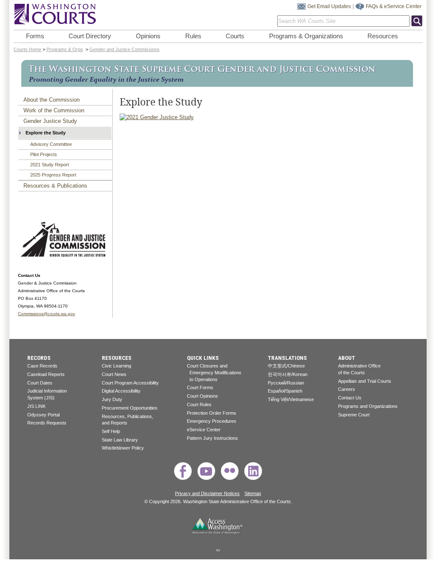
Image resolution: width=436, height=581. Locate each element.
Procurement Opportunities (130, 407)
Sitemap (252, 493)
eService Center (204, 429)
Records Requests (46, 422)
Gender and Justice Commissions (124, 49)
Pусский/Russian (286, 382)
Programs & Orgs (64, 49)
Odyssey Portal (43, 414)
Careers (346, 389)
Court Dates (39, 382)
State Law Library (120, 439)
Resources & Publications (55, 185)
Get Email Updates (329, 6)
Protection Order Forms (211, 413)
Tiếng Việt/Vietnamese (291, 399)
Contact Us (349, 397)
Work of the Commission (53, 110)
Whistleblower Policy (123, 447)
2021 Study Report (49, 164)
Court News (114, 374)
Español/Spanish (285, 390)
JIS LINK (36, 406)
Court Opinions (202, 396)
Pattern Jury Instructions (212, 438)
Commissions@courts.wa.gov (46, 313)
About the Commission (51, 100)
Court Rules (199, 404)
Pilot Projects (43, 154)
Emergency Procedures (211, 421)
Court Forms (200, 387)
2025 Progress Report (53, 174)
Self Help (111, 431)
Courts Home (27, 49)
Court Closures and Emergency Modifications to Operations (214, 372)
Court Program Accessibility (130, 382)
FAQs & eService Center (394, 6)
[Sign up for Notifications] (301, 8)
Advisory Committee (51, 144)
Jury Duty (112, 399)
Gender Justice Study (50, 121)
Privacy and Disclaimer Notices (207, 493)
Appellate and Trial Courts (364, 381)
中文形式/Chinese (286, 365)
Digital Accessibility (121, 390)
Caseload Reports (46, 374)
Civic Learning (116, 365)
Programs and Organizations (368, 406)
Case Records (42, 365)
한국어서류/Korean (287, 374)
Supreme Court (354, 414)
